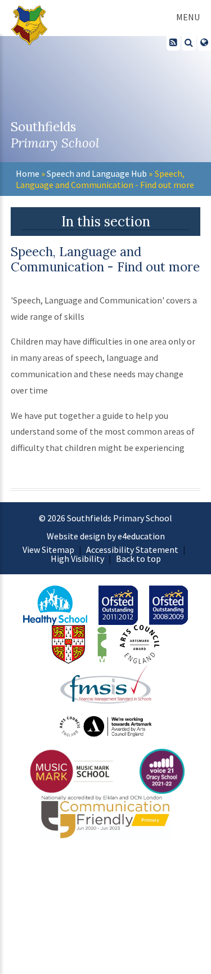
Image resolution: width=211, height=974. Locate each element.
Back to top (138, 558)
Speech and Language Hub (97, 173)
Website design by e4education (106, 536)
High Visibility (77, 558)
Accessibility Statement (132, 549)
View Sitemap (48, 549)
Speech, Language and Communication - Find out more (105, 179)
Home (27, 173)
